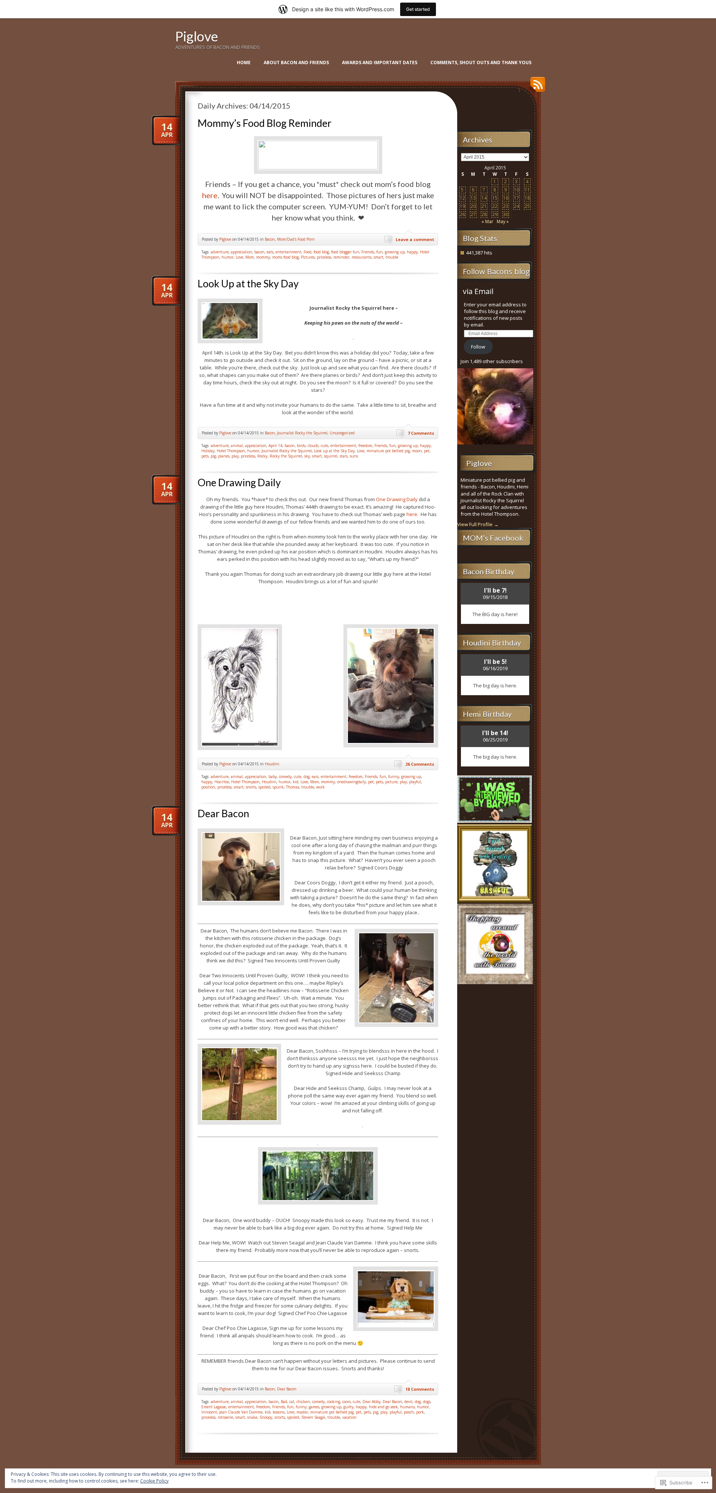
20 (473, 206)
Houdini (272, 763)
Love (239, 257)
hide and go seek (383, 1406)
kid (295, 781)
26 (462, 214)
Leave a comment (415, 239)
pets (204, 456)
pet (427, 450)
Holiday (207, 450)
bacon (259, 251)
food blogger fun (345, 251)
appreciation (241, 251)
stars (344, 456)
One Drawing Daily (239, 482)
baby (272, 776)
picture (391, 781)
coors (346, 1401)
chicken (303, 1401)
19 (462, 206)
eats (270, 251)
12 (462, 198)
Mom (249, 257)
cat (291, 1401)
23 (505, 206)
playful (415, 781)
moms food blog (285, 257)
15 (494, 198)
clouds (313, 445)
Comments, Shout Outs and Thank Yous (480, 62)
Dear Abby (371, 1401)
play (235, 456)
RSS (536, 87)
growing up (395, 251)
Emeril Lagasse (213, 1406)
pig (213, 456)
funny (393, 776)
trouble (392, 257)
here (209, 195)
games (314, 1406)
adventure (220, 251)
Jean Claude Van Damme (241, 1412)
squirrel (330, 456)
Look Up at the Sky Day (248, 283)
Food (307, 251)
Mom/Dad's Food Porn (296, 239)
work (320, 787)
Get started (418, 9)
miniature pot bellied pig (388, 450)
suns (354, 456)
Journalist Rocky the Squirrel (302, 432)
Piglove (196, 36)
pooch (409, 1412)
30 (505, 214)
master (302, 1412)
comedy (285, 776)
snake (252, 1417)
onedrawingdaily (351, 781)
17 (516, 198)
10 (516, 190)
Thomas (292, 787)
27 (473, 214)
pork (420, 1412)
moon (417, 450)
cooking (333, 1401)
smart (378, 257)
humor (227, 257)
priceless (324, 257)
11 (527, 190)
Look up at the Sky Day (334, 450)
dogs (426, 1401)
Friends (367, 251)
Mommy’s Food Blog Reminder (265, 123)
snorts (251, 787)
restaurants (361, 257)
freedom (365, 445)
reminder (341, 257)
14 (484, 198)
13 (473, 198)
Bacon (270, 239)
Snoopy (266, 1417)
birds (301, 445)
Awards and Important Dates (379, 62)
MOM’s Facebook (493, 537)
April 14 (275, 445)
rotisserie (225, 1417)
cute (324, 445)
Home (244, 62)
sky (307, 456)
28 (484, 214)
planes (223, 456)
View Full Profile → (478, 524)
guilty (348, 1406)
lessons (279, 1412)
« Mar (487, 221)
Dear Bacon (223, 813)
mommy (263, 257)
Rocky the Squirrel (286, 456)
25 (527, 206)
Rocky (262, 456)
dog (307, 776)
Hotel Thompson (231, 450)
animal (237, 445)
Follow (478, 346)
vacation (349, 1417)
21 (484, 206)
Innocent (209, 1412)
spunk (278, 787)
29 (494, 214)
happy (412, 251)
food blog (321, 251)
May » (503, 221)
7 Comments (421, 433)
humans (407, 1406)
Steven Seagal (313, 1417)
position (208, 787)
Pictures (308, 257)
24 (516, 206)
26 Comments (419, 764)
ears (315, 776)
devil (408, 1401)
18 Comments (419, 1389)
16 (505, 198)
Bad (284, 1401)
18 (527, 198)
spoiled (264, 787)
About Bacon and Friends (296, 62)
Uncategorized (342, 432)
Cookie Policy (154, 1481)
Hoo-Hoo (221, 781)
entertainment (288, 251)
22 (494, 206)
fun (379, 251)
